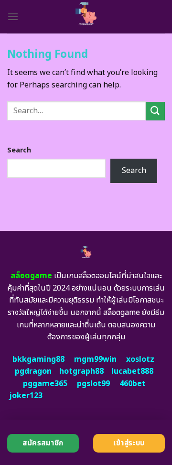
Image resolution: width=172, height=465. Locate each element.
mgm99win (95, 359)
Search (19, 150)
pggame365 (45, 383)
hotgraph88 (81, 371)
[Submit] (155, 111)
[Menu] (13, 16)
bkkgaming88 (38, 359)
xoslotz (140, 359)
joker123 (26, 395)
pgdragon (33, 371)
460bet (132, 383)
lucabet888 (132, 371)
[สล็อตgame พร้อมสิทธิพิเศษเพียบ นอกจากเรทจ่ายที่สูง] (86, 16)
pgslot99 (93, 383)
